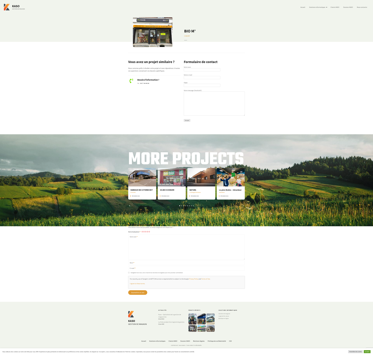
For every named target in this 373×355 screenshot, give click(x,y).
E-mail (131, 268)
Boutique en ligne (224, 318)
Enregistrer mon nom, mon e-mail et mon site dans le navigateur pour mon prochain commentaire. (157, 272)
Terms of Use (205, 279)
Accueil (303, 7)
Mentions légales (199, 341)
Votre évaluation (134, 232)
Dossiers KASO (348, 7)
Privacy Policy (193, 279)
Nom (130, 263)
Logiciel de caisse (224, 316)
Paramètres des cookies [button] (355, 351)
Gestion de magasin (224, 314)
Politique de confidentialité (217, 341)
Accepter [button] (367, 351)
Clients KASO (335, 7)
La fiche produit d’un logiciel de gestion (171, 322)
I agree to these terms (137, 284)
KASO (16, 6)
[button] (129, 205)
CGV (230, 341)
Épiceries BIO (136, 196)
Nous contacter (362, 7)
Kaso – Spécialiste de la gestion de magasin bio (169, 316)
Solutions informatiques (317, 7)
